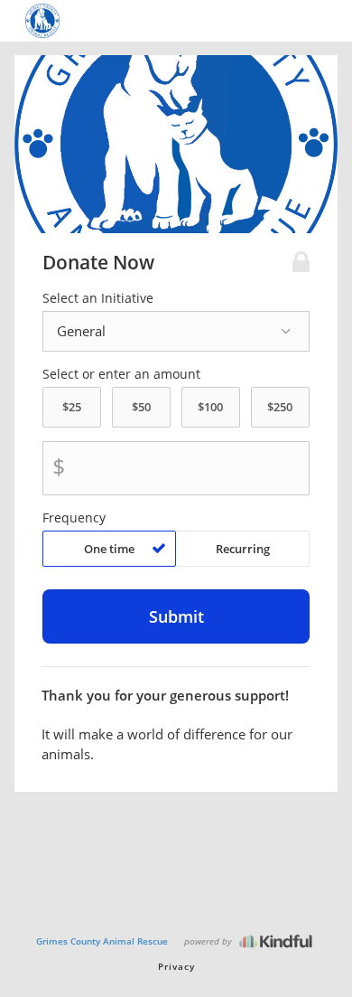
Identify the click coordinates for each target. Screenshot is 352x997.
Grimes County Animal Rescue (102, 941)
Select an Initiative (97, 298)
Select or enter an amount (121, 374)
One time (109, 549)
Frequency (74, 518)
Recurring (243, 549)
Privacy (176, 966)
